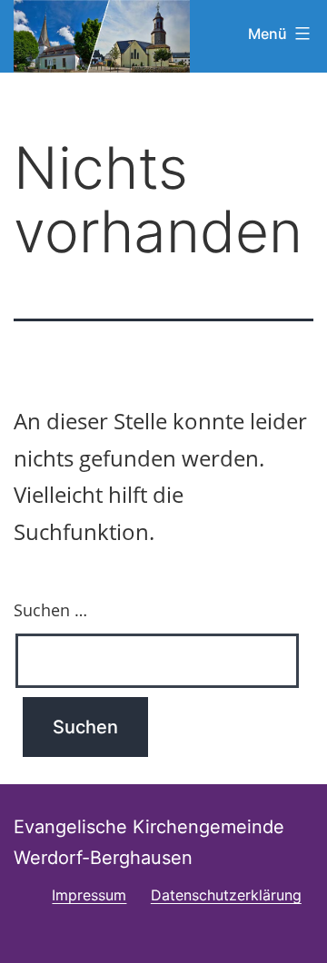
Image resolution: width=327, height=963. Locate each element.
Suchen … (50, 610)
